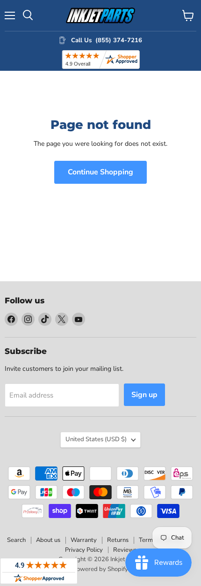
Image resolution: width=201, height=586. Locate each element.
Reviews (124, 550)
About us (48, 540)
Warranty (84, 540)
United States (96, 439)
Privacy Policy (84, 550)
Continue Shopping (100, 172)
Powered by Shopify (100, 569)
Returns (118, 540)
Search (16, 540)
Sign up (144, 395)
